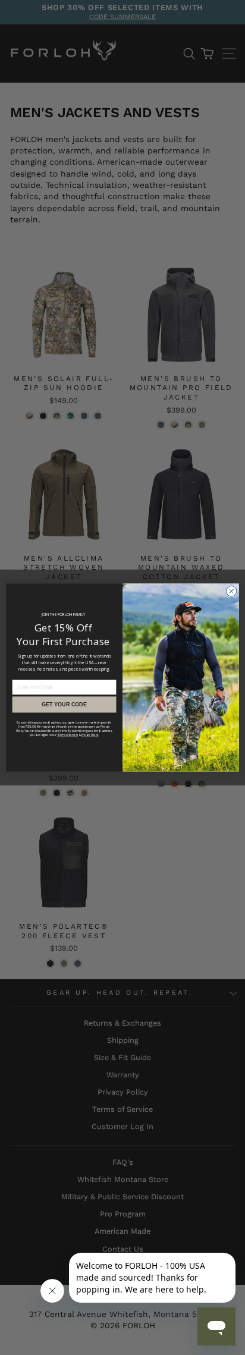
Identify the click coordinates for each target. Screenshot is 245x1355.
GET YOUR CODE (64, 705)
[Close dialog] (231, 591)
